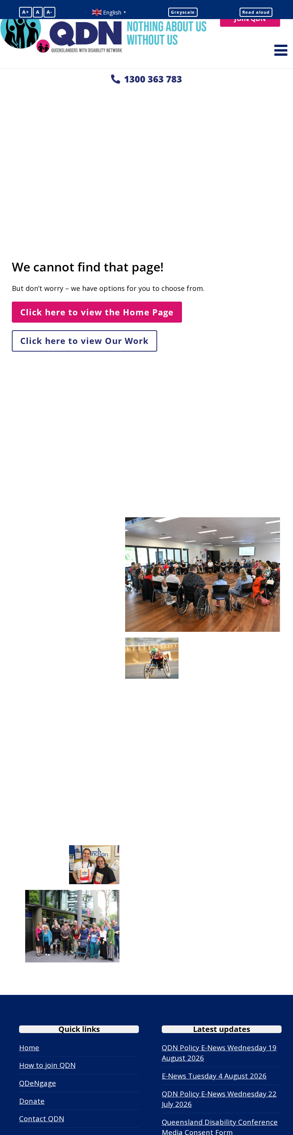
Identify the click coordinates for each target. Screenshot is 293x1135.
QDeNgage (37, 1083)
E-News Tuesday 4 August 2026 (214, 1075)
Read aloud (256, 12)
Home (29, 1047)
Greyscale (183, 12)
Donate (32, 1101)
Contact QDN (41, 1118)
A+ (25, 11)
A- (49, 11)
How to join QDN (47, 1065)
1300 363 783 (153, 79)
